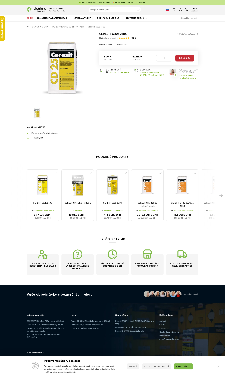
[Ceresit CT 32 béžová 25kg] (182, 185)
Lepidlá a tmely (82, 18)
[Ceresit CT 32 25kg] (147, 185)
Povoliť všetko (183, 366)
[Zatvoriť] (218, 366)
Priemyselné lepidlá (108, 18)
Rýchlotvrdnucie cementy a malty (68, 27)
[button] (221, 195)
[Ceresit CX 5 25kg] (112, 185)
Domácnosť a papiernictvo (51, 18)
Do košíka (184, 58)
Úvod (27, 26)
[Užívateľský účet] (180, 10)
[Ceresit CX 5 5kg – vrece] (78, 185)
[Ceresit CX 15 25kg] (43, 185)
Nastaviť (133, 366)
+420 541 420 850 (56, 9)
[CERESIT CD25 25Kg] (62, 67)
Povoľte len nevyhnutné (156, 366)
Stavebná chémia (135, 18)
